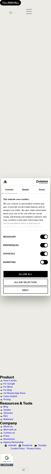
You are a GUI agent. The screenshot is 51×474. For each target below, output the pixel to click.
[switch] (44, 245)
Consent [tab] (9, 189)
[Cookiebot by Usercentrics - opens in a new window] (36, 182)
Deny (25, 290)
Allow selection (25, 282)
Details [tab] (25, 189)
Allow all (25, 274)
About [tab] (42, 189)
